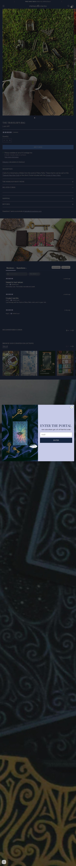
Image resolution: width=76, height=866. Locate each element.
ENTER (56, 440)
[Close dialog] (71, 407)
